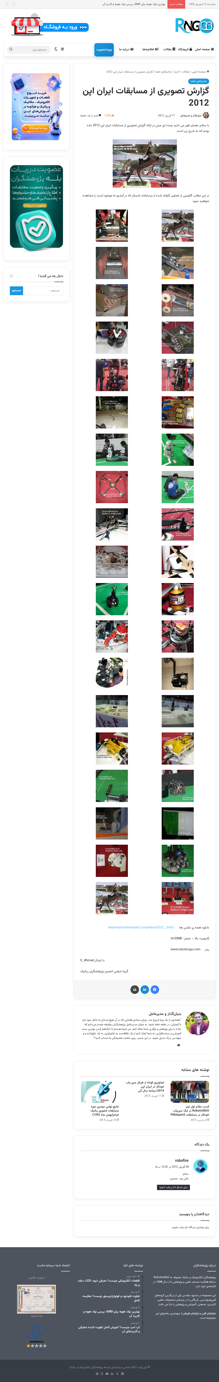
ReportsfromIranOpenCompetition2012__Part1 (141, 927)
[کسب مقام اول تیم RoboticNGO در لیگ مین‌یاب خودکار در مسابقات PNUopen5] (189, 1092)
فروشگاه (183, 49)
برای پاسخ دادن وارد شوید (173, 1187)
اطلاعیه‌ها (148, 49)
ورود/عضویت (104, 49)
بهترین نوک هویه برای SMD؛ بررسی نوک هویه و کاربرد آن (134, 4)
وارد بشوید (177, 1227)
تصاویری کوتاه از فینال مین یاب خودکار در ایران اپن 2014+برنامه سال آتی (145, 1086)
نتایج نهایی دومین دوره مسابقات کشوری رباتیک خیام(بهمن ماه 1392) (104, 1110)
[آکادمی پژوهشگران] (194, 25)
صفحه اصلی (203, 49)
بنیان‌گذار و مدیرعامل (191, 116)
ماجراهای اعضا (163, 72)
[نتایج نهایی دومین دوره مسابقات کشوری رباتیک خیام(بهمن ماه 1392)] (99, 1092)
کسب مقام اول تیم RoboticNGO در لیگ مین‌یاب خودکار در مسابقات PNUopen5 (190, 1110)
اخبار (176, 72)
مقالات (168, 49)
